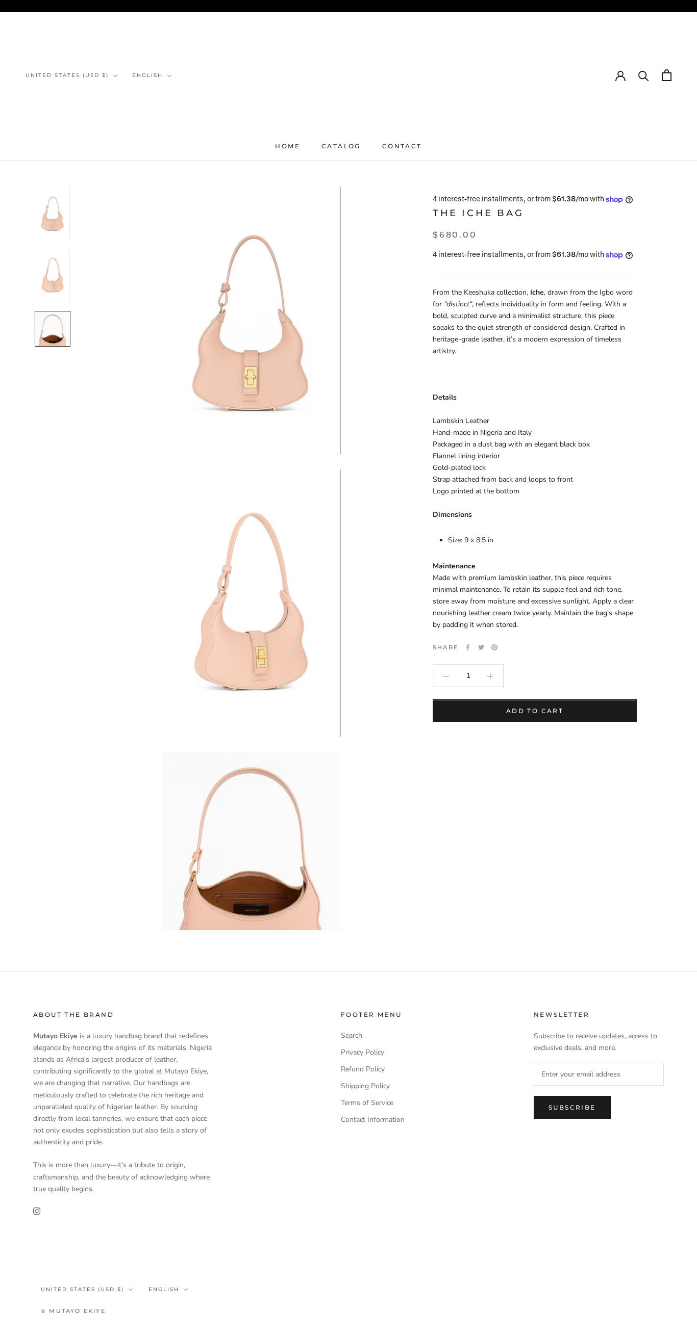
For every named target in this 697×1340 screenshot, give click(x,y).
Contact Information (373, 1119)
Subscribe (572, 1107)
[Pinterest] (494, 647)
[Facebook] (468, 647)
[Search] (643, 75)
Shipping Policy (365, 1086)
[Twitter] (481, 647)
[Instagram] (36, 1211)
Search (351, 1035)
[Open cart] (666, 75)
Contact (402, 146)
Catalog (341, 146)
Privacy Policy (362, 1052)
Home (287, 146)
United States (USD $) (67, 75)
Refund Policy (363, 1069)
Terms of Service (367, 1103)
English (147, 75)
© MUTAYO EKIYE (73, 1311)
